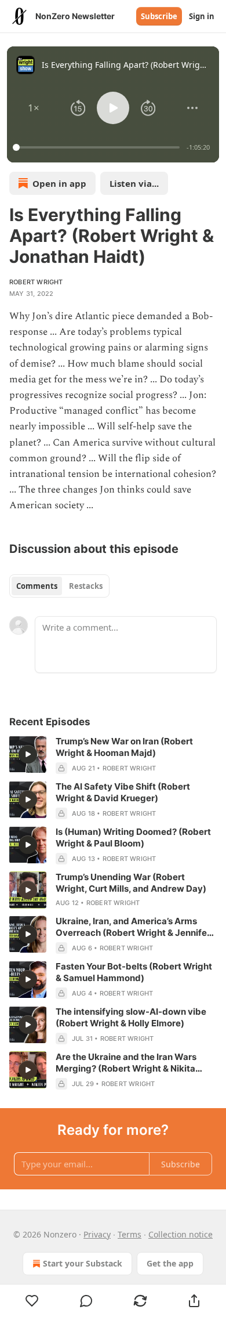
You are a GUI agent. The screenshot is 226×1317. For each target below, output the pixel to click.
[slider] (98, 147)
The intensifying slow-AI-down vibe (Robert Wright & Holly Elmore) (131, 1017)
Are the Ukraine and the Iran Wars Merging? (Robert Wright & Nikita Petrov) (126, 1062)
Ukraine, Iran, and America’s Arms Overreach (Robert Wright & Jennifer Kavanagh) (133, 927)
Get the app (170, 1263)
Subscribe (159, 16)
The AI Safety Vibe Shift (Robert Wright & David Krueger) (123, 792)
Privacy (97, 1234)
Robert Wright (36, 282)
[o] (28, 754)
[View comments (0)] (86, 1300)
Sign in (201, 16)
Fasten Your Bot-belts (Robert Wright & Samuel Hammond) (134, 972)
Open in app (59, 183)
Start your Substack (82, 1263)
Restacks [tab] (86, 586)
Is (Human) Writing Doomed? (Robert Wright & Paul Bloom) (133, 837)
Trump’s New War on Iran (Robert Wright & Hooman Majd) (124, 747)
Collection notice (180, 1234)
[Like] (31, 1300)
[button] (33, 108)
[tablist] (59, 586)
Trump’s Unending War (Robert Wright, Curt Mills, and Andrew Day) (131, 882)
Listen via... (134, 183)
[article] (113, 755)
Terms (129, 1234)
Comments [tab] (36, 586)
